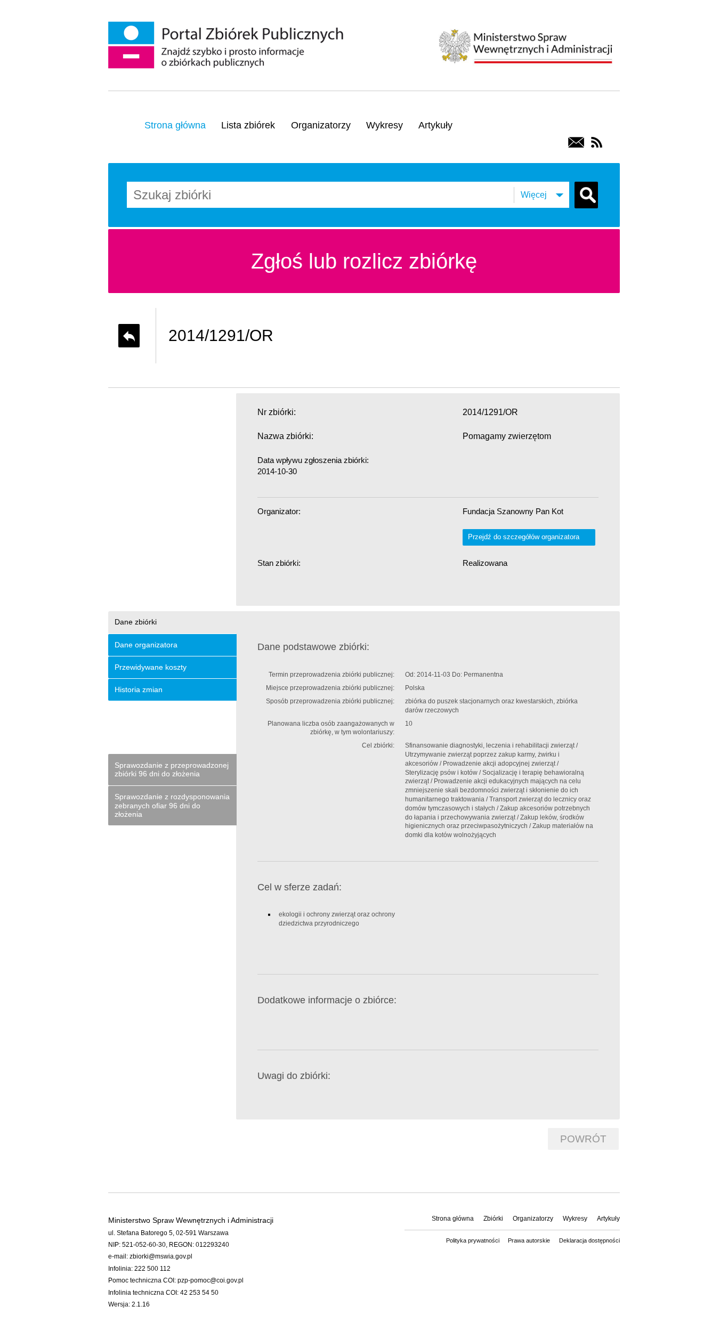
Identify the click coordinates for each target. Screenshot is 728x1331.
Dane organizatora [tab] (146, 644)
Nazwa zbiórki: (285, 436)
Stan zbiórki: (279, 562)
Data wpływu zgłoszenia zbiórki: (313, 460)
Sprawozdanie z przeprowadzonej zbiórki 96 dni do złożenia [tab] (172, 769)
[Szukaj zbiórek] (586, 195)
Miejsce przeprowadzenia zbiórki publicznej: (330, 688)
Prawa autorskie (529, 1240)
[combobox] (204, 195)
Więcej (534, 194)
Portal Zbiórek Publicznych (227, 45)
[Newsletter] (576, 142)
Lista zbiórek (248, 125)
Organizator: (279, 511)
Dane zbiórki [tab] (136, 622)
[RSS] (597, 142)
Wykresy (384, 125)
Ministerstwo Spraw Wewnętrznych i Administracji (525, 45)
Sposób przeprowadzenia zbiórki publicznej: (330, 701)
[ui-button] (129, 335)
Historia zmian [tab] (139, 689)
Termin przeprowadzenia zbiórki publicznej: (331, 674)
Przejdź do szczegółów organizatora (523, 537)
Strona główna (175, 125)
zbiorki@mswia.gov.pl (161, 1256)
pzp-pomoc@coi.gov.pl (210, 1280)
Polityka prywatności (472, 1240)
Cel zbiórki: (378, 745)
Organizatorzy (321, 125)
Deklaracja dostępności (589, 1240)
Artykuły (435, 125)
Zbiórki (493, 1218)
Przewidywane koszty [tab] (151, 667)
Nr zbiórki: (276, 412)
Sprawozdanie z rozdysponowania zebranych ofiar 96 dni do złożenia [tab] (172, 805)
